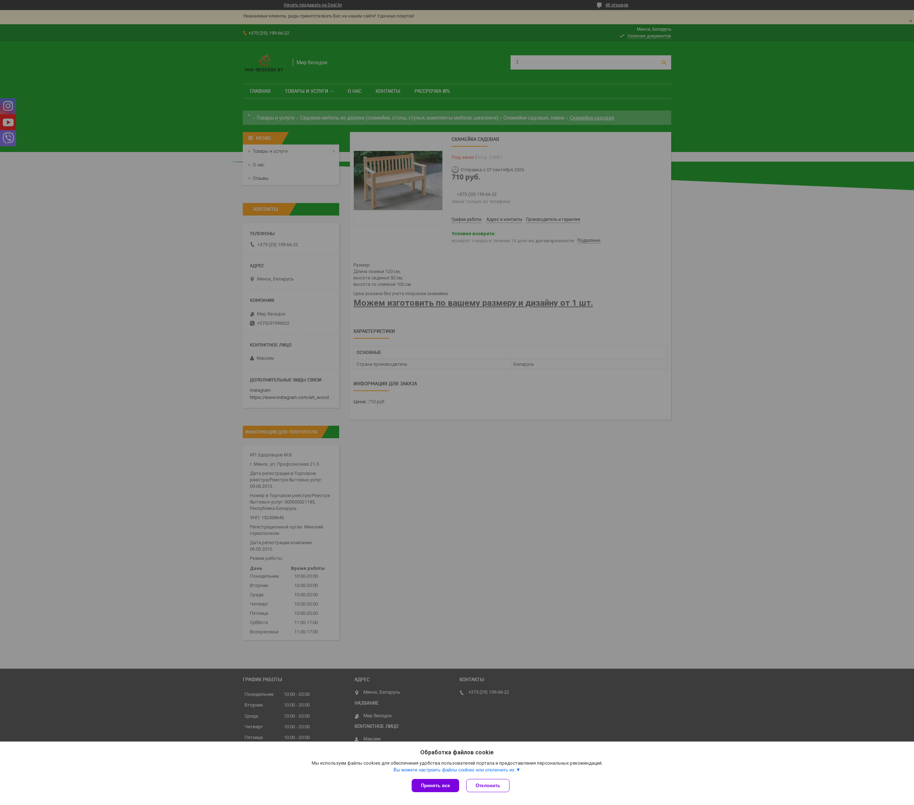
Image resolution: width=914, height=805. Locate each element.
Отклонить (488, 785)
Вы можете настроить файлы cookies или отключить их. (454, 770)
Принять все (435, 785)
